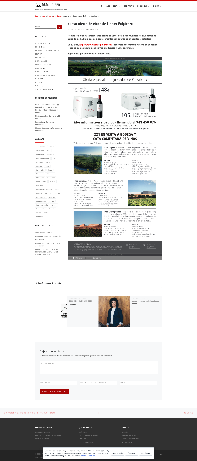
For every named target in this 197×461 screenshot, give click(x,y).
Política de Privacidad (43, 439)
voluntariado (42, 89)
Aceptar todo (118, 453)
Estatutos (82, 439)
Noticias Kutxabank (45, 75)
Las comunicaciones (86, 442)
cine (49, 151)
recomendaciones (52, 193)
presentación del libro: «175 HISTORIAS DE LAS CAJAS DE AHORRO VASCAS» (46, 251)
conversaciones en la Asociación (145, 301)
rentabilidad (41, 197)
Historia (39, 61)
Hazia (50, 170)
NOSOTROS (39, 240)
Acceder (125, 432)
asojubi (73, 29)
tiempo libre (41, 209)
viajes (38, 213)
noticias (39, 186)
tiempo (54, 205)
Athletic (51, 147)
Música (38, 68)
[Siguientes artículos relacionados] (159, 289)
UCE (37, 82)
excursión (50, 162)
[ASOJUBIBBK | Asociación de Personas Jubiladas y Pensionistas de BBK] (38, 5)
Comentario (47, 363)
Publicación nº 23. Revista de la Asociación (47, 244)
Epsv (37, 54)
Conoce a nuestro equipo (88, 435)
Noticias (39, 72)
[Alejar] (87, 258)
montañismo (41, 182)
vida (46, 213)
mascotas (51, 178)
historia (39, 174)
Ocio (37, 79)
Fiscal (38, 57)
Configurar (145, 453)
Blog (43, 16)
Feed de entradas (129, 435)
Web (123, 383)
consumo (40, 154)
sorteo (51, 201)
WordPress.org (127, 442)
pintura (39, 193)
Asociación (40, 147)
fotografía (40, 170)
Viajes (38, 86)
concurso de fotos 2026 (44, 233)
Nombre (45, 383)
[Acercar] (90, 258)
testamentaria (42, 205)
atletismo (40, 151)
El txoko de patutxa (45, 50)
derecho (50, 154)
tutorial (52, 209)
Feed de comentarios (130, 439)
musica (52, 182)
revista (52, 197)
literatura (40, 178)
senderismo (41, 201)
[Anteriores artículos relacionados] (153, 289)
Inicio (37, 16)
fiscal (47, 166)
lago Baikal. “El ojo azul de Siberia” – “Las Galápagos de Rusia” (46, 109)
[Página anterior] (70, 258)
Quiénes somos (84, 432)
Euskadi (39, 162)
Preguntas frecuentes (43, 432)
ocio (57, 189)
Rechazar (131, 453)
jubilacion (50, 174)
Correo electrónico (93, 383)
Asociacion (57, 16)
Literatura (41, 64)
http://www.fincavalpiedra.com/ (96, 44)
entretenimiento (42, 158)
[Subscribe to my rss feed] (161, 454)
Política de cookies (88, 456)
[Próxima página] (73, 258)
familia (39, 166)
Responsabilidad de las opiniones (48, 435)
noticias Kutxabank (44, 189)
